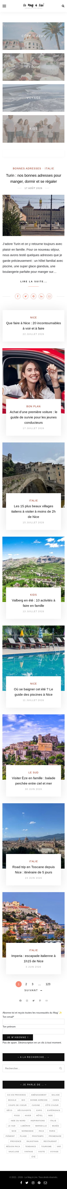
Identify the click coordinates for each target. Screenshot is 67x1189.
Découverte (24, 1110)
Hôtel (39, 1115)
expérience (53, 1110)
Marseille (41, 1126)
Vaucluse (14, 1152)
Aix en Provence (16, 1095)
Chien (56, 1100)
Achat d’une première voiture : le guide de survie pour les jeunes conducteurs (33, 417)
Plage (23, 1136)
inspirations (38, 1121)
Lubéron (25, 1126)
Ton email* (8, 1016)
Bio (23, 1100)
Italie (49, 168)
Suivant (31, 990)
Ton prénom (9, 1026)
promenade (55, 1136)
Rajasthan (32, 1141)
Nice (33, 317)
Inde (50, 1115)
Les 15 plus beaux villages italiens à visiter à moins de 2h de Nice (33, 511)
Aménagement (39, 1095)
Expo (39, 1110)
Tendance (30, 1146)
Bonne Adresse (39, 1100)
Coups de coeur (17, 1105)
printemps (38, 1136)
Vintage (28, 1152)
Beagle (12, 1100)
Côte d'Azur (52, 1105)
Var (59, 1146)
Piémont (10, 1136)
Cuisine (36, 1105)
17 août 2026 (33, 188)
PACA (41, 1131)
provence (15, 1141)
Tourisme (46, 1146)
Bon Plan (33, 406)
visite (41, 1152)
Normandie (28, 1131)
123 (48, 984)
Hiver (28, 1115)
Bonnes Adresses (27, 168)
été (34, 1157)
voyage (54, 1152)
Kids (33, 594)
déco (9, 1110)
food (17, 1115)
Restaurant (50, 1141)
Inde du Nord (18, 1121)
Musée (55, 1126)
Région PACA (13, 1146)
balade (56, 1095)
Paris (52, 1131)
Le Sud (34, 772)
